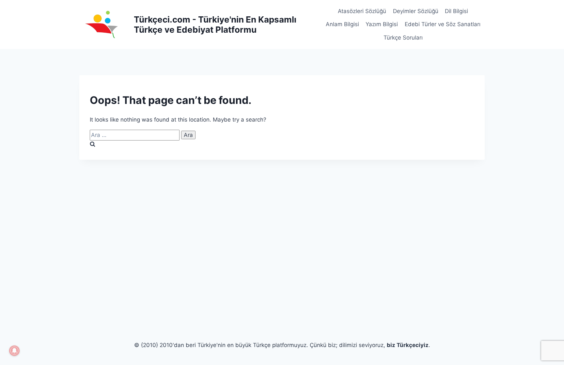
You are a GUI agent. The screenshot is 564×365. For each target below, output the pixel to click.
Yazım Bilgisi (382, 24)
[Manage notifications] (14, 350)
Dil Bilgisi (456, 11)
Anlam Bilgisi (342, 24)
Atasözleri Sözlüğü (362, 11)
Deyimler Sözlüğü (415, 11)
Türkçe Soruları (403, 37)
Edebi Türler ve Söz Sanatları (442, 24)
